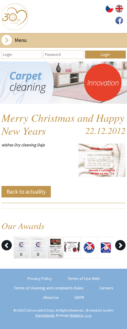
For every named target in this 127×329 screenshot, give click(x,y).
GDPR (79, 297)
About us (51, 297)
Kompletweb (44, 315)
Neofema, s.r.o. (81, 315)
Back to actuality (26, 191)
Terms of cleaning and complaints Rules (49, 288)
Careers (106, 288)
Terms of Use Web (84, 278)
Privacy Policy (39, 278)
